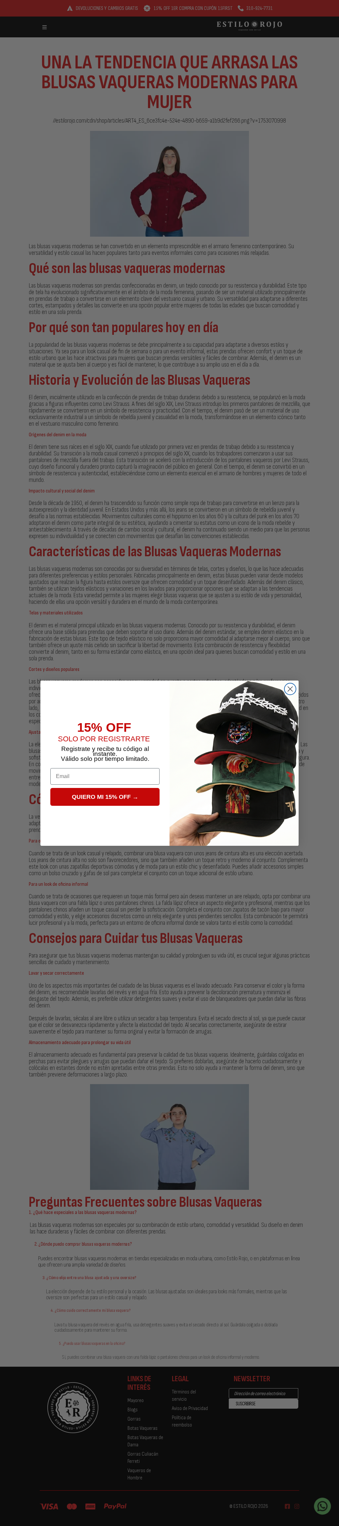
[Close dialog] (290, 689)
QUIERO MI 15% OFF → (105, 797)
